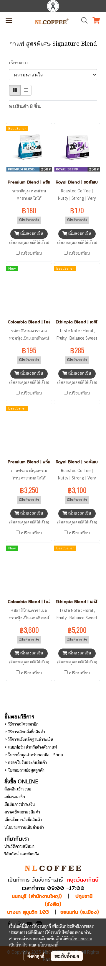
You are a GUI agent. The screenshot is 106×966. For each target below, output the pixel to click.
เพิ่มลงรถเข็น (31, 233)
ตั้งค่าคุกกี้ (35, 956)
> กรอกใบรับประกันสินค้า (25, 762)
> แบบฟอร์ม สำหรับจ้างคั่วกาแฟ (30, 746)
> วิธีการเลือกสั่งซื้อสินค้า (24, 731)
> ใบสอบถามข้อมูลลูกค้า (24, 769)
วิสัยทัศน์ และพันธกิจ (21, 853)
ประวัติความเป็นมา (19, 845)
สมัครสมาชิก (14, 796)
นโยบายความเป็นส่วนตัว (24, 826)
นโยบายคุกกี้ (48, 944)
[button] (82, 20)
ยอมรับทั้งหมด (66, 956)
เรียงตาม (20, 63)
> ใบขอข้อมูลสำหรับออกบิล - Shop (33, 754)
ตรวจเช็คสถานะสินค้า (22, 811)
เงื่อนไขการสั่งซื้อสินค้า (23, 819)
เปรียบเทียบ (31, 253)
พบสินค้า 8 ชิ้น (25, 106)
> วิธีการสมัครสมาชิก (21, 723)
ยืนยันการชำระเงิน (19, 803)
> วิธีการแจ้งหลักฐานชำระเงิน (28, 739)
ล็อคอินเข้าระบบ (17, 788)
